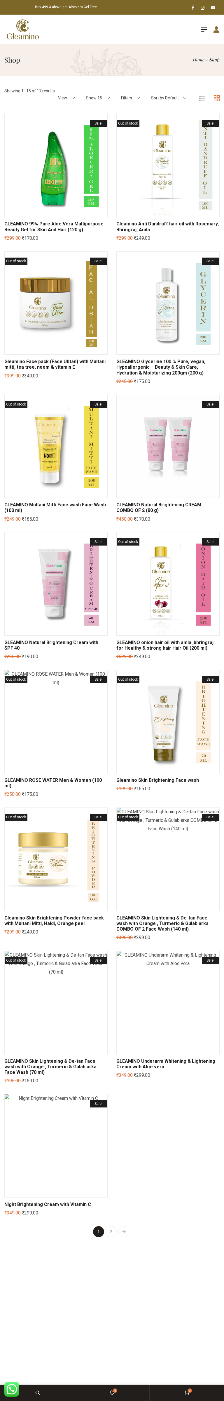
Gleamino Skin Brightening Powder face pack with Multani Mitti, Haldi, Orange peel (54, 920)
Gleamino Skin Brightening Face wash (157, 780)
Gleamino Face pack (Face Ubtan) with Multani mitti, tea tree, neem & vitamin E (55, 364)
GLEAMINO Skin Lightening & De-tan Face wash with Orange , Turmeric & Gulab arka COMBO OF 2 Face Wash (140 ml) (162, 923)
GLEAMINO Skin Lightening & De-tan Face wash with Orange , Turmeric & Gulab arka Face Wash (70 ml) (50, 1066)
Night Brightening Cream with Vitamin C (47, 1204)
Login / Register (213, 30)
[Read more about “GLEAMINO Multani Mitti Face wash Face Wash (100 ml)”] (43, 493)
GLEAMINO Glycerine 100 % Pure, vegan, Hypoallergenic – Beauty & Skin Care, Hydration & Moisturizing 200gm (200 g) (160, 367)
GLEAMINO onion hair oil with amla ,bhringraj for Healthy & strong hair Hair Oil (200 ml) (165, 645)
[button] (43, 212)
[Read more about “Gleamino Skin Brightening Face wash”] (155, 768)
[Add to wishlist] (56, 212)
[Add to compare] (68, 212)
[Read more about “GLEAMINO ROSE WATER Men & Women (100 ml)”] (43, 768)
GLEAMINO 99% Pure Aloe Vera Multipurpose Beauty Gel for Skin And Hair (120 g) (54, 226)
